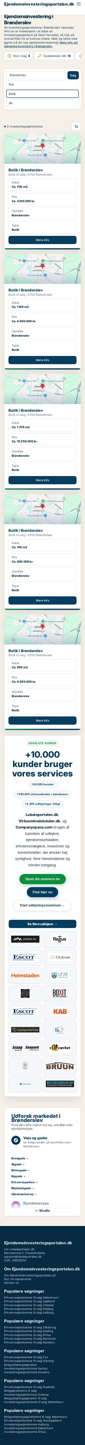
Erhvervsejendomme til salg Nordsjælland (32, 1420)
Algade (16, 1164)
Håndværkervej (22, 1194)
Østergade (19, 1170)
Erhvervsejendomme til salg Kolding (28, 1331)
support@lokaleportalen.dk (23, 1256)
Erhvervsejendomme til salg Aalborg (29, 1312)
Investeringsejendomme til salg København (33, 1402)
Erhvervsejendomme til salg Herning (29, 1361)
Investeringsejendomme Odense (26, 1394)
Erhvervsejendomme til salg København (31, 1297)
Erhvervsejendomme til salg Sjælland (29, 1301)
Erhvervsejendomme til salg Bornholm (30, 1338)
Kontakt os (11, 1282)
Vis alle (44, 1210)
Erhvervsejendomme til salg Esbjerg (28, 1309)
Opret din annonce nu (42, 879)
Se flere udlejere (42, 924)
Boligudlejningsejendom (20, 1364)
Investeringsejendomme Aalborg (26, 1424)
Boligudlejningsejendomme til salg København (35, 1416)
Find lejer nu (43, 892)
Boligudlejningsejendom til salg (25, 1398)
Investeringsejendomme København (28, 1428)
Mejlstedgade (21, 1188)
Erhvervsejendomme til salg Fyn (26, 1357)
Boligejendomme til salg (20, 1390)
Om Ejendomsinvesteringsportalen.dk (30, 1275)
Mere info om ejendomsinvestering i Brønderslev (41, 44)
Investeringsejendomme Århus (25, 1431)
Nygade (16, 1176)
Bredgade (18, 1158)
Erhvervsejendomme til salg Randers (29, 1342)
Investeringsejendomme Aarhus (26, 1368)
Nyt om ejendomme (17, 1279)
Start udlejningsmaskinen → (42, 905)
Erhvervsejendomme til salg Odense (29, 1305)
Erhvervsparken (23, 1182)
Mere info (42, 240)
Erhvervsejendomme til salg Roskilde (29, 1387)
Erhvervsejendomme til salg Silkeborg (30, 1327)
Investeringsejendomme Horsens (26, 1372)
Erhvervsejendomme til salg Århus (27, 1335)
